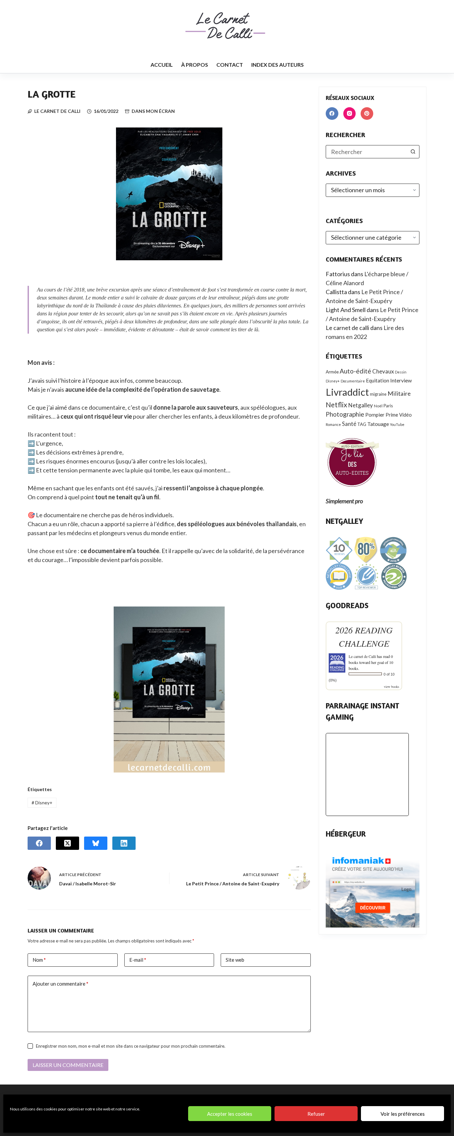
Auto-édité (355, 371)
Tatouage (378, 424)
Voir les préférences (403, 1114)
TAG (361, 424)
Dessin (400, 372)
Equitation (377, 380)
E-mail (137, 960)
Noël (378, 405)
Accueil (162, 64)
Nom (39, 960)
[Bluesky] (95, 843)
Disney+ (42, 802)
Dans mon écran (153, 111)
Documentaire (353, 381)
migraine (378, 394)
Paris (388, 405)
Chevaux (383, 371)
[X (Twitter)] (67, 843)
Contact (229, 64)
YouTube (397, 424)
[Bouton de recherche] (412, 151)
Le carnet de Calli (362, 656)
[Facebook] (39, 843)
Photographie (345, 414)
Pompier (375, 415)
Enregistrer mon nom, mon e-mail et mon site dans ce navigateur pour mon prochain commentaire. (130, 1046)
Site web (235, 960)
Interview (401, 380)
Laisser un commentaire (68, 1065)
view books (391, 686)
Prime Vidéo (399, 415)
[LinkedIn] (124, 843)
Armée (332, 371)
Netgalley (360, 405)
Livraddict (347, 392)
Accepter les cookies (229, 1114)
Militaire (399, 393)
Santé (349, 424)
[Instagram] (349, 113)
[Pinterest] (367, 113)
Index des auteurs (277, 64)
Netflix (336, 404)
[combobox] (366, 151)
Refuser (316, 1114)
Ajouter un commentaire (60, 984)
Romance (333, 424)
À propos (194, 64)
